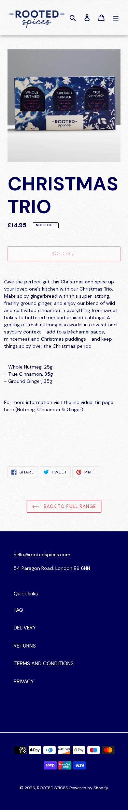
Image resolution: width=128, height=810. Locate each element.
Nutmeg (26, 409)
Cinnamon (48, 409)
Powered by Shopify (88, 788)
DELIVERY (25, 627)
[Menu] (116, 17)
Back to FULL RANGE (69, 506)
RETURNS (25, 645)
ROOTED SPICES (52, 788)
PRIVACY (24, 681)
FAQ (18, 610)
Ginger (74, 409)
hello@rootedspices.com (42, 554)
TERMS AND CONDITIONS (44, 663)
